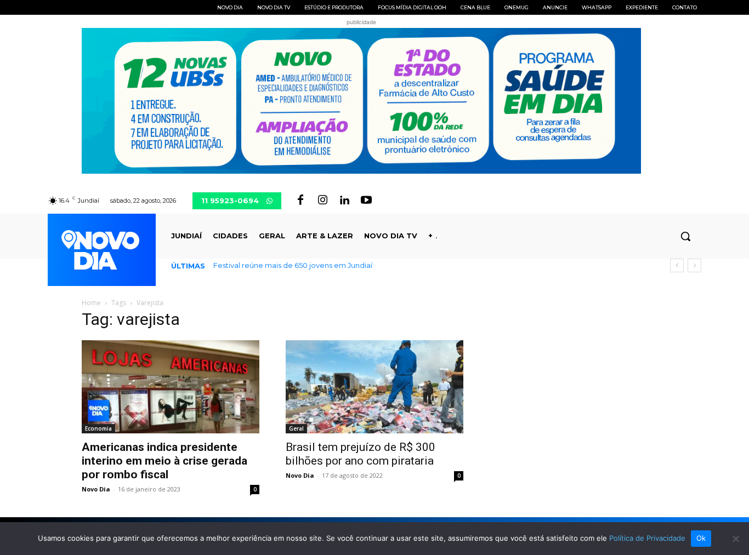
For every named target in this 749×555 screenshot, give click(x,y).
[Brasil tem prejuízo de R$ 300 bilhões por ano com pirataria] (374, 386)
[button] (685, 236)
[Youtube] (366, 200)
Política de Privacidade (647, 538)
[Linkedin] (344, 200)
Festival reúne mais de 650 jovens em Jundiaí (292, 265)
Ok (701, 538)
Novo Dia (96, 489)
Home (91, 302)
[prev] (677, 265)
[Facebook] (300, 200)
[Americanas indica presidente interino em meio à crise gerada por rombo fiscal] (170, 386)
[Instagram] (322, 200)
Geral (296, 428)
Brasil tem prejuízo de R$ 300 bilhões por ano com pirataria (360, 453)
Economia (98, 428)
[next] (694, 265)
